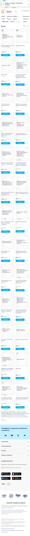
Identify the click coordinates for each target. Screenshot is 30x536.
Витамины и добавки (12, 16)
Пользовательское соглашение (7, 528)
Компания (25, 19)
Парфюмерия (5, 21)
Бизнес (25, 21)
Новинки (12, 21)
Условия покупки (4, 532)
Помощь (3, 450)
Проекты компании (6, 455)
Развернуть (3, 420)
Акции (18, 21)
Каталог (3, 16)
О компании (4, 441)
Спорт (3, 19)
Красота (15, 19)
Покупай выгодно (6, 446)
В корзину (5, 55)
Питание (9, 19)
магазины (3, 507)
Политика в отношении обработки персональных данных (12, 530)
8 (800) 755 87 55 (7, 461)
